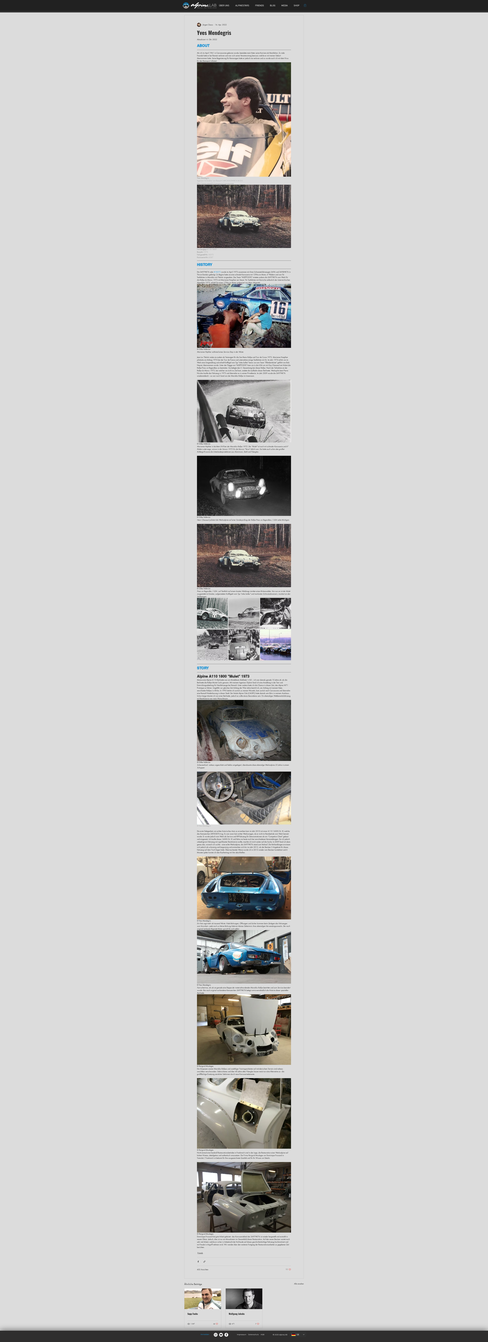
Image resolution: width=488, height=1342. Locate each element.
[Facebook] (226, 1335)
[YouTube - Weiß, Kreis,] (221, 1335)
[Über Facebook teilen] (198, 1261)
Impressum (241, 1335)
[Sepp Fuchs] (202, 1298)
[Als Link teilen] (204, 1261)
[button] (305, 5)
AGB (262, 1335)
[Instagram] (216, 1335)
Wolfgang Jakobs (237, 1313)
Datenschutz (253, 1335)
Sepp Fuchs (192, 1313)
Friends (200, 1253)
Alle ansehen (299, 1284)
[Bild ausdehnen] (212, 613)
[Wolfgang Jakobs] (244, 1298)
